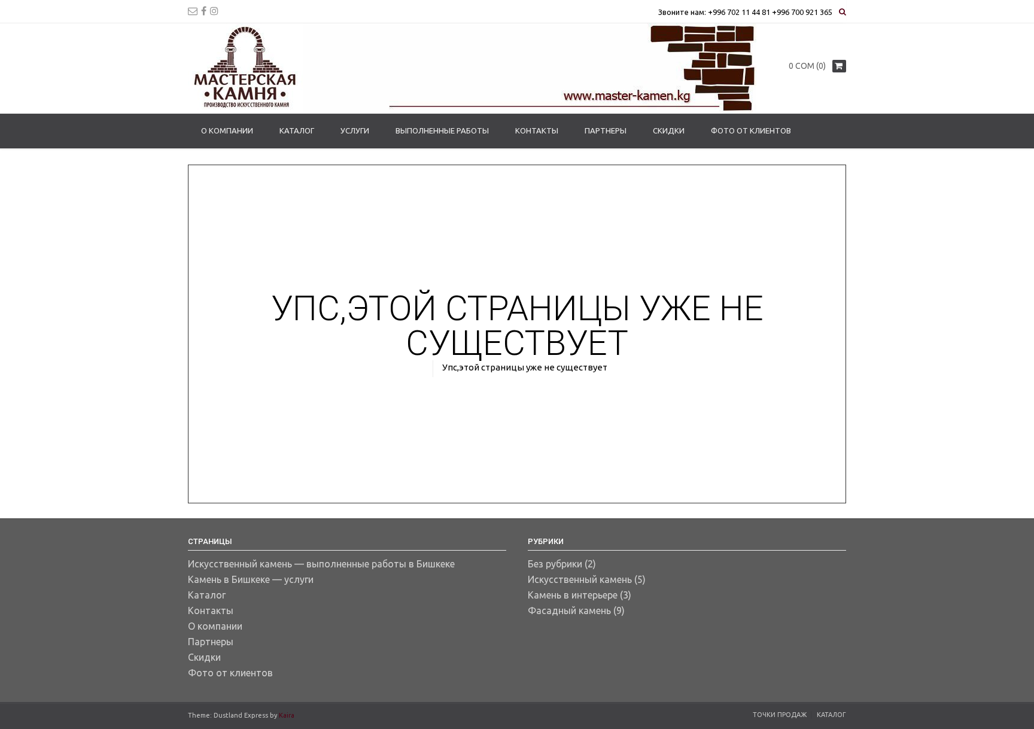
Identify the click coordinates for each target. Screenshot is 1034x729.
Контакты (536, 130)
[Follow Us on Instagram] (214, 10)
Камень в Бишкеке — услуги (251, 579)
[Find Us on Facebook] (203, 10)
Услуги (354, 130)
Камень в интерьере (573, 595)
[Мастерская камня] (472, 68)
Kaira (286, 715)
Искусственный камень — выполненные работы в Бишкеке (321, 563)
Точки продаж (780, 714)
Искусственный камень (580, 579)
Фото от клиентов (751, 130)
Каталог (296, 130)
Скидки (669, 130)
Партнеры (606, 130)
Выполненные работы (442, 130)
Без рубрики (555, 563)
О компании (227, 130)
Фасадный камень (569, 610)
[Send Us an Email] (192, 10)
